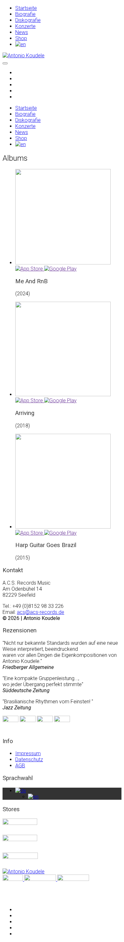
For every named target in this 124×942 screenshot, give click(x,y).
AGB (20, 766)
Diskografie (28, 20)
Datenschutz (29, 759)
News (21, 32)
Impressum (28, 753)
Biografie (25, 14)
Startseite (26, 8)
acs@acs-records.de (40, 612)
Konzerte (25, 26)
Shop (21, 38)
